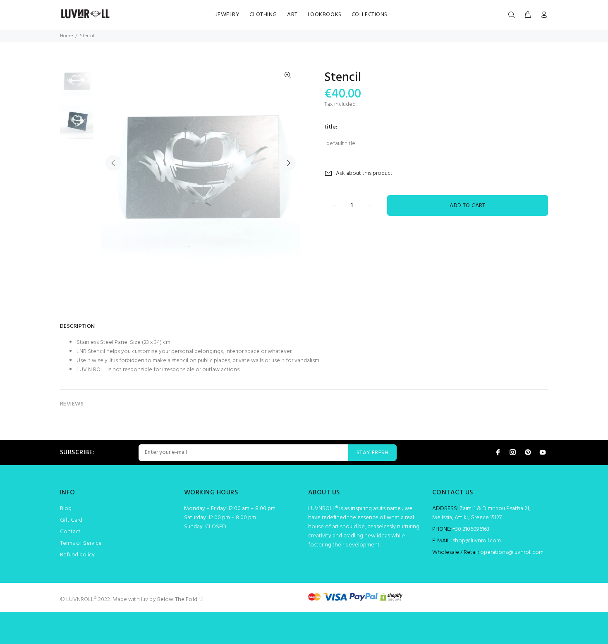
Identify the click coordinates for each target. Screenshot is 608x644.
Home (66, 36)
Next (288, 163)
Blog (66, 508)
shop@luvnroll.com (476, 541)
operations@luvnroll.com (511, 552)
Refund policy (77, 555)
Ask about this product (364, 173)
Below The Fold (177, 599)
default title (340, 143)
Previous (113, 163)
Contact (70, 532)
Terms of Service (81, 543)
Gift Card (71, 520)
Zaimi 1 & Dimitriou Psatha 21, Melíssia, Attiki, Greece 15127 (481, 513)
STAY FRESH (372, 453)
